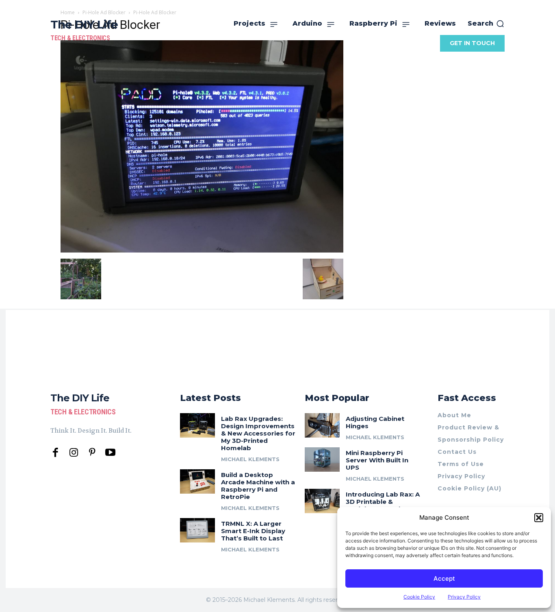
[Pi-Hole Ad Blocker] (202, 250)
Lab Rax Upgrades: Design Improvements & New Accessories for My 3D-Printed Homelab (258, 433)
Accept (444, 578)
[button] (539, 518)
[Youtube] (110, 453)
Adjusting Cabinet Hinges (375, 422)
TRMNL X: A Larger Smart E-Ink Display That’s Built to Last (253, 531)
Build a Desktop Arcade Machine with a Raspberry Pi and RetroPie (258, 486)
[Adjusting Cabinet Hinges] (322, 425)
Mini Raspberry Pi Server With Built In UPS (377, 460)
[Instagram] (74, 453)
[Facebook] (55, 453)
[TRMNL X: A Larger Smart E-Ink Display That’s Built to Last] (197, 530)
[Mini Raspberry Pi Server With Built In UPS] (322, 459)
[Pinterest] (92, 453)
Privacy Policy (464, 597)
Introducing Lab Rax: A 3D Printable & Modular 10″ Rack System (383, 505)
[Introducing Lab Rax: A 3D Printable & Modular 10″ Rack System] (322, 501)
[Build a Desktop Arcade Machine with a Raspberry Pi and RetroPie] (197, 481)
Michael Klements (250, 459)
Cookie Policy (419, 597)
